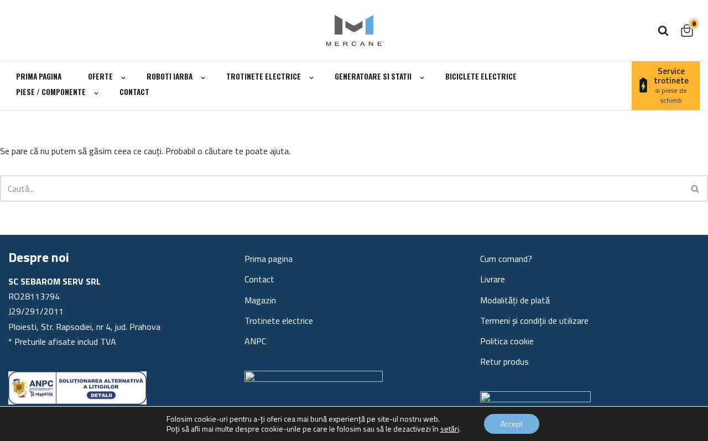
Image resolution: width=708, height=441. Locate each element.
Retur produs (504, 361)
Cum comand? (506, 258)
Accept (512, 423)
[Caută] (663, 30)
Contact (134, 91)
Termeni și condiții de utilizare (534, 320)
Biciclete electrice (481, 76)
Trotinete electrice (278, 320)
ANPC (255, 341)
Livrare (492, 279)
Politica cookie (507, 341)
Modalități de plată (515, 300)
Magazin (260, 300)
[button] (123, 78)
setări (449, 429)
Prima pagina (38, 76)
